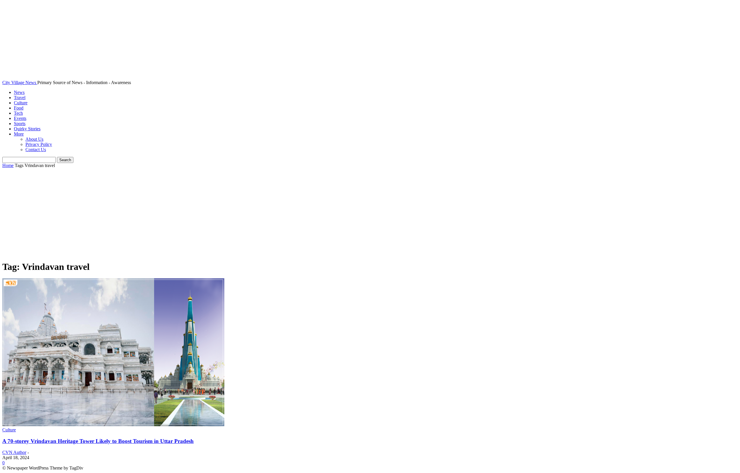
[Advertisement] (370, 214)
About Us (34, 139)
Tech (18, 113)
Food (18, 107)
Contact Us (35, 149)
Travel (19, 97)
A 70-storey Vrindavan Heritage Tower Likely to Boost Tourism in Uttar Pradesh (98, 441)
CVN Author (14, 452)
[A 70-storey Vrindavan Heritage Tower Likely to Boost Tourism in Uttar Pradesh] (113, 424)
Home (8, 165)
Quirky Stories (27, 128)
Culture (20, 102)
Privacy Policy (38, 144)
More (19, 133)
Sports (19, 123)
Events (20, 118)
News (19, 92)
